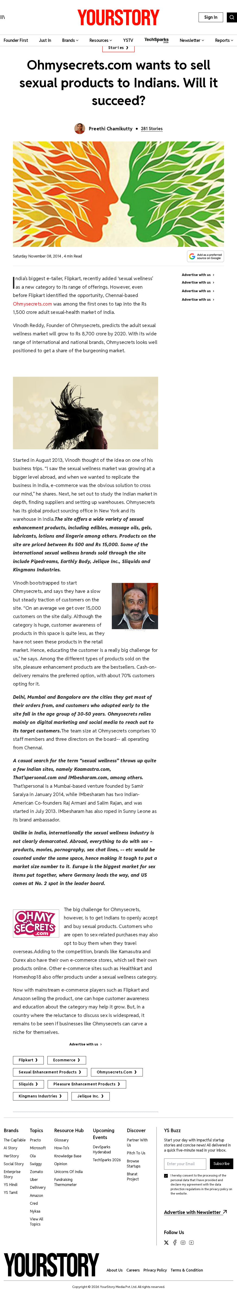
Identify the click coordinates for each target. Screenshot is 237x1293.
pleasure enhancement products (84, 1084)
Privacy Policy (155, 1270)
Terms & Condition (187, 1270)
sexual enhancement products (48, 1072)
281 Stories (152, 128)
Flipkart (26, 1060)
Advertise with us (83, 1044)
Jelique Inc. (88, 1096)
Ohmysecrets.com (32, 304)
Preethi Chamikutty (111, 128)
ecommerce (64, 1060)
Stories (116, 47)
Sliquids (26, 1084)
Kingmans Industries (38, 1096)
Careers (133, 1270)
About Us (115, 1270)
